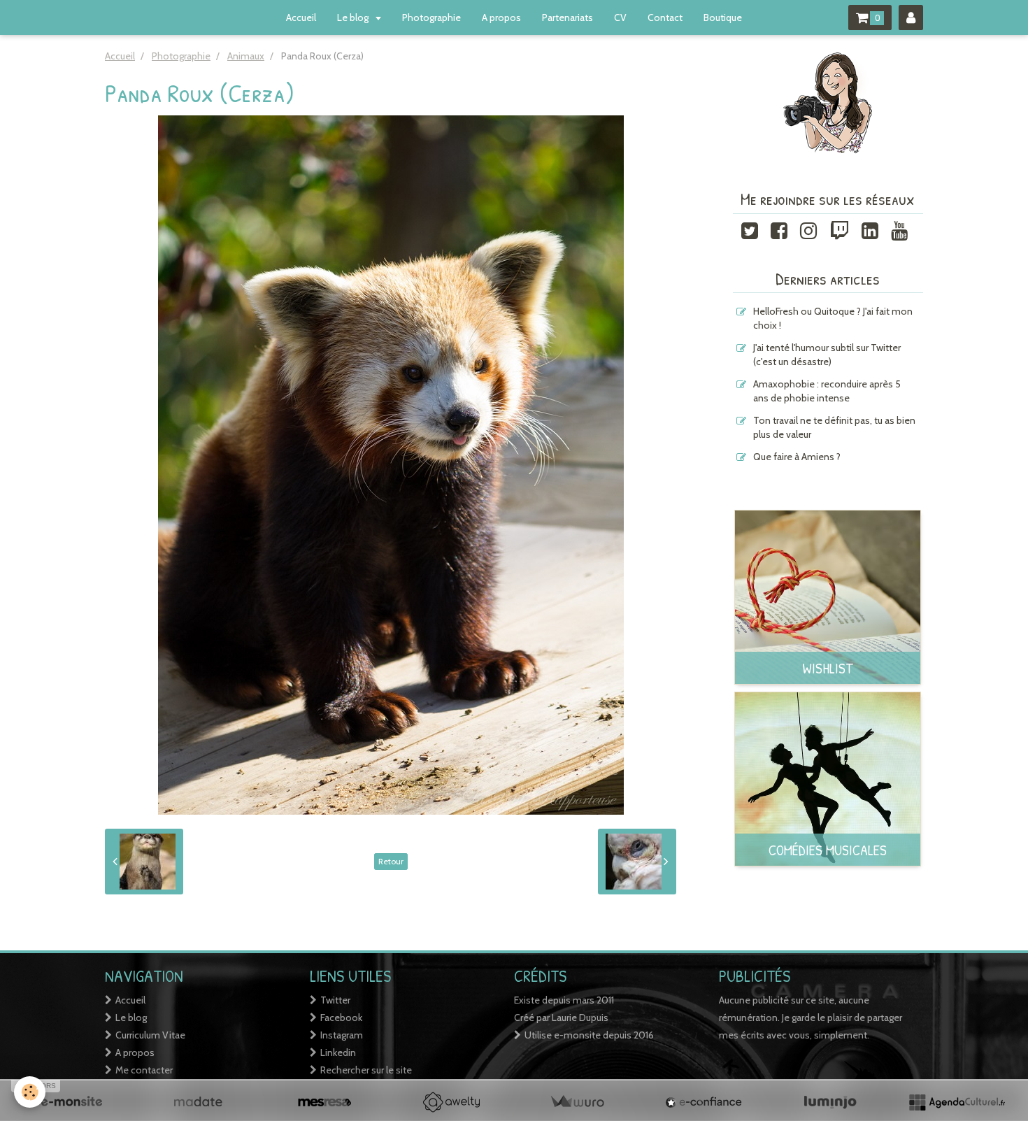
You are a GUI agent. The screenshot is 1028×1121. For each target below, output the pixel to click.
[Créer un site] (71, 1102)
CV (620, 17)
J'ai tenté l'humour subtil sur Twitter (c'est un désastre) (827, 354)
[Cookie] (29, 1092)
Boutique (723, 17)
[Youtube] (899, 229)
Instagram (341, 1035)
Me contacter (144, 1070)
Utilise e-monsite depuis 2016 (589, 1035)
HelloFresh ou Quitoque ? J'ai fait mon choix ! (833, 318)
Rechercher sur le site (366, 1070)
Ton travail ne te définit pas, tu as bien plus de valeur (834, 427)
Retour (391, 861)
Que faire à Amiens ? (797, 456)
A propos (501, 17)
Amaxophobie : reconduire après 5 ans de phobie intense (827, 391)
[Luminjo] (830, 1102)
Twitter (335, 1000)
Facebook (341, 1017)
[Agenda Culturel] (956, 1102)
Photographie (431, 17)
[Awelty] (451, 1102)
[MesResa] (324, 1102)
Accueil (301, 17)
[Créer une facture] (576, 1102)
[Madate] (197, 1102)
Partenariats (567, 17)
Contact (665, 17)
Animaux (245, 56)
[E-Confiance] (703, 1102)
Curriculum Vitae (150, 1035)
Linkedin (338, 1052)
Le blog (354, 17)
